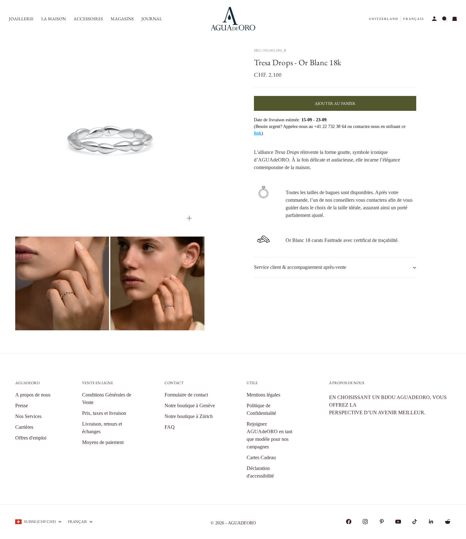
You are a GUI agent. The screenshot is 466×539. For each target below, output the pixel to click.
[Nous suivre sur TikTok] (414, 521)
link (258, 133)
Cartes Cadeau (261, 457)
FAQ (170, 427)
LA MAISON (53, 19)
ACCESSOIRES (88, 19)
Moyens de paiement (103, 442)
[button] (383, 18)
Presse (21, 405)
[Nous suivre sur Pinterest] (382, 521)
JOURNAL (151, 19)
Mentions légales (263, 394)
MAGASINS (122, 19)
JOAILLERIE (21, 19)
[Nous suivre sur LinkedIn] (431, 521)
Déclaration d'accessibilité (260, 472)
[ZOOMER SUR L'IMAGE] (189, 218)
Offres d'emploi (30, 438)
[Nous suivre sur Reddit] (447, 521)
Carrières (24, 427)
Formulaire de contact (186, 394)
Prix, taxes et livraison (104, 413)
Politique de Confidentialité (261, 409)
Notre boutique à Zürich (189, 416)
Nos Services (28, 416)
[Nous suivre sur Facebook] (349, 521)
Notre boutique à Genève (190, 405)
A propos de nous (32, 394)
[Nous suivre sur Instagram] (365, 521)
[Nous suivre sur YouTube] (398, 521)
